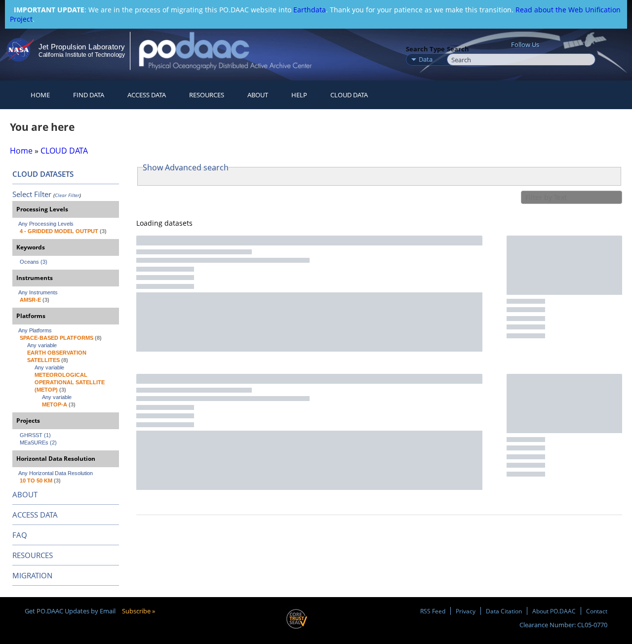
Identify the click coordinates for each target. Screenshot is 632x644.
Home (40, 94)
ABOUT (25, 494)
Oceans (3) (33, 262)
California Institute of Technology (82, 54)
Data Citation (504, 611)
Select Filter (31, 194)
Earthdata (309, 9)
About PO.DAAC (554, 611)
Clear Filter (67, 195)
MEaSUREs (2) (38, 442)
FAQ (19, 535)
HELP (299, 94)
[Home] (234, 51)
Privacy (465, 611)
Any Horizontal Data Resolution (55, 473)
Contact (596, 611)
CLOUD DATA (349, 94)
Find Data (88, 94)
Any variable (42, 345)
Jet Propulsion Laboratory (81, 46)
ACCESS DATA (35, 515)
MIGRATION (32, 575)
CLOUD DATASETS (43, 174)
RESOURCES (206, 94)
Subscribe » (138, 610)
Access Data (146, 94)
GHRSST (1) (35, 435)
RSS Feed (432, 611)
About (257, 94)
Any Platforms (35, 330)
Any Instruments (38, 292)
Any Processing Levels (46, 224)
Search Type (425, 48)
